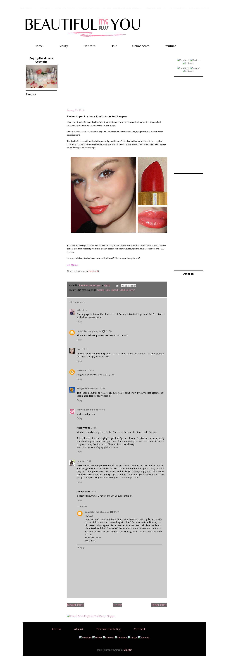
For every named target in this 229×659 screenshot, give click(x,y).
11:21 (116, 511)
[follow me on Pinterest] (188, 63)
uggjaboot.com (109, 447)
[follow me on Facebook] (183, 60)
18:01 (88, 461)
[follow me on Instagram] (188, 71)
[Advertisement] (117, 82)
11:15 (84, 309)
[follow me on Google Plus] (183, 68)
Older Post (159, 605)
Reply (79, 321)
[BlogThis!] (125, 285)
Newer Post (75, 605)
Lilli (79, 309)
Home (39, 46)
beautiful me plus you (89, 331)
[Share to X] (128, 285)
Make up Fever (127, 289)
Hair (114, 46)
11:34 (109, 331)
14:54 (93, 491)
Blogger (128, 649)
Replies (83, 506)
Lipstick (114, 289)
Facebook (93, 271)
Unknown (82, 370)
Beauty (63, 46)
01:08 (102, 409)
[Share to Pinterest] (134, 285)
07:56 (93, 427)
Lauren (81, 461)
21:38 (102, 388)
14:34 (91, 370)
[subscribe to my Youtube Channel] (195, 68)
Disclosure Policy (108, 629)
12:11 (85, 349)
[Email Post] (117, 285)
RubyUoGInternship (88, 388)
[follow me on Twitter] (195, 60)
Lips (108, 289)
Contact (139, 629)
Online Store (140, 46)
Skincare (89, 46)
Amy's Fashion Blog (87, 409)
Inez (79, 349)
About (78, 629)
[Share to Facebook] (131, 285)
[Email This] (122, 285)
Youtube (170, 46)
